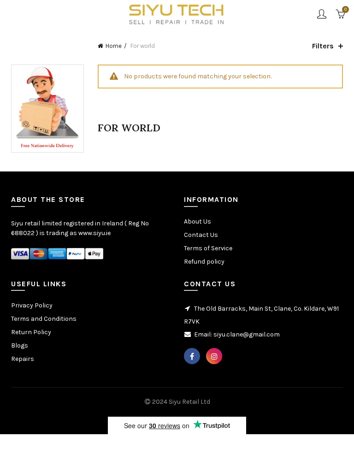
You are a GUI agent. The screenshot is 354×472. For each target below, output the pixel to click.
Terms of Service (208, 248)
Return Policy (31, 332)
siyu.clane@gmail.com (246, 334)
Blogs (19, 345)
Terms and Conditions (44, 319)
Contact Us (201, 235)
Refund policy (204, 262)
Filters (323, 45)
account (322, 14)
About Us (197, 221)
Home (114, 45)
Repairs (22, 359)
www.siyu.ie (94, 233)
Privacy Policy (32, 305)
